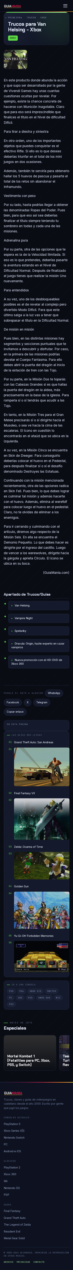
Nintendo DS (12, 1188)
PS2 (11, 1004)
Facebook (13, 702)
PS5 (11, 991)
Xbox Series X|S (14, 1130)
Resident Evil (12, 1231)
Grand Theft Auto (15, 1217)
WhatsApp (54, 693)
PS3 (30, 997)
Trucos (31, 17)
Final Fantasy (12, 1211)
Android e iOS (12, 1151)
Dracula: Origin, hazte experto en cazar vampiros (37, 645)
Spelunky (20, 631)
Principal (15, 17)
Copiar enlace (15, 711)
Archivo (8, 1262)
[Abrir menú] (65, 5)
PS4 (21, 991)
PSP (6, 1194)
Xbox (43, 17)
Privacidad (23, 1262)
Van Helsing (22, 605)
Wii (58, 997)
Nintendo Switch (14, 1137)
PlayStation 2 (12, 1167)
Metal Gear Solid (14, 1238)
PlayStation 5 (12, 1124)
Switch (51, 991)
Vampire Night (24, 618)
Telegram (41, 702)
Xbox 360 (44, 997)
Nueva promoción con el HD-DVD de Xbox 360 (36, 661)
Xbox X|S (35, 991)
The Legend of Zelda (17, 1224)
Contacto (39, 1262)
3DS (20, 997)
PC (10, 997)
